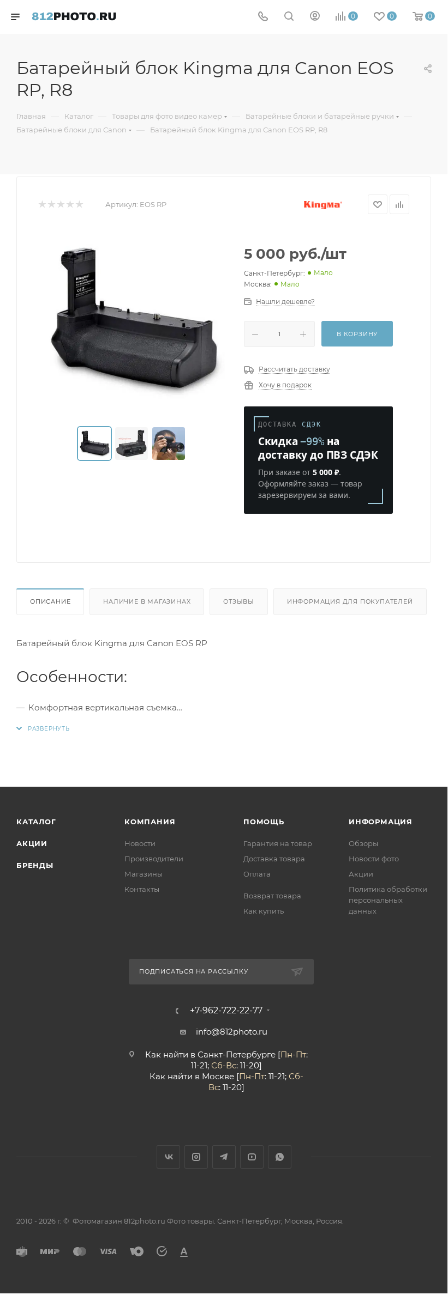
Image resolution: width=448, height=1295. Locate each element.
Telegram (224, 1157)
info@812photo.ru (231, 1031)
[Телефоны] (263, 17)
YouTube (252, 1157)
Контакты (141, 889)
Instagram (196, 1157)
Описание (50, 601)
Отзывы (238, 601)
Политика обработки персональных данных (388, 900)
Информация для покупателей (350, 601)
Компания (149, 821)
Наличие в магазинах (146, 601)
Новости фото (374, 858)
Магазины (143, 874)
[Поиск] (289, 17)
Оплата (257, 874)
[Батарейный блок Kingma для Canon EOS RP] (132, 320)
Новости (140, 843)
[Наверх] (395, 745)
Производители (153, 858)
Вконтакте (168, 1157)
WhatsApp (279, 1157)
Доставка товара (274, 858)
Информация (381, 821)
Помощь (263, 821)
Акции (31, 843)
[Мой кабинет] (315, 17)
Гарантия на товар (277, 843)
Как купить (263, 911)
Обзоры (363, 843)
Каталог (36, 821)
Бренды (34, 865)
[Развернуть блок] (43, 728)
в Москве (214, 1076)
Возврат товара (272, 895)
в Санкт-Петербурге (233, 1054)
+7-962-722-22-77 (226, 1010)
